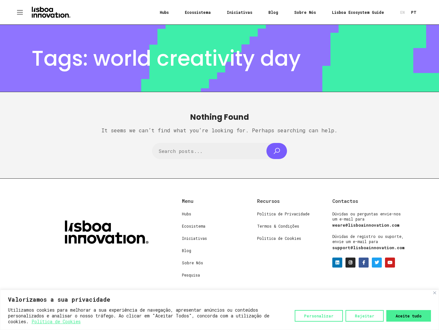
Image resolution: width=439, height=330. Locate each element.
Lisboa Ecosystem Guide (358, 12)
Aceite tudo (409, 315)
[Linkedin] (337, 263)
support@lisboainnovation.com (368, 247)
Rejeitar (364, 315)
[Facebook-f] (364, 263)
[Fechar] (434, 292)
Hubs (164, 12)
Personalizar (319, 315)
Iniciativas (239, 12)
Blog (273, 12)
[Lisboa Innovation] (51, 11)
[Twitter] (377, 263)
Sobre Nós (305, 12)
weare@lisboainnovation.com (365, 225)
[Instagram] (350, 263)
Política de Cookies (56, 321)
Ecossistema (198, 12)
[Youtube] (390, 263)
